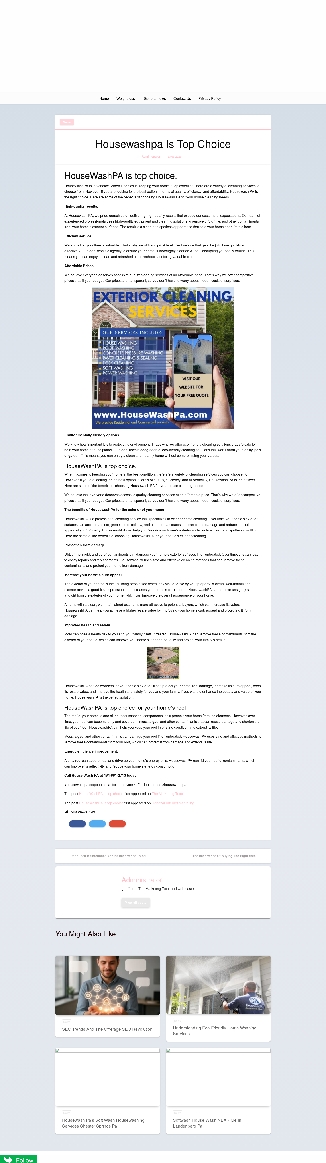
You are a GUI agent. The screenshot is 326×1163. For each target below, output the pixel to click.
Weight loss (125, 98)
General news (155, 98)
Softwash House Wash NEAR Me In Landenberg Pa (207, 1123)
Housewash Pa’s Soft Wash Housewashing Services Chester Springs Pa (103, 1123)
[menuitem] (104, 98)
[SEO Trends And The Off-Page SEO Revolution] (107, 985)
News (67, 122)
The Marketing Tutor (167, 793)
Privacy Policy (209, 98)
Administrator (151, 156)
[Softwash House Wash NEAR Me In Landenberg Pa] (218, 1077)
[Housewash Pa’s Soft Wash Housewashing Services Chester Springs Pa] (107, 1077)
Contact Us (182, 98)
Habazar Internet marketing (173, 802)
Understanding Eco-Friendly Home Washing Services (215, 1030)
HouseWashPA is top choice (101, 793)
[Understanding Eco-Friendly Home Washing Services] (218, 985)
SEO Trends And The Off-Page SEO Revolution (107, 1029)
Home (104, 98)
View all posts (135, 902)
